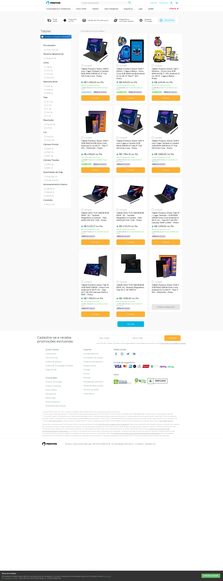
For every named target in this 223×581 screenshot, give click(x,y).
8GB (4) (49, 93)
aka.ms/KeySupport (55, 421)
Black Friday (51, 398)
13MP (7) (50, 152)
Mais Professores (53, 402)
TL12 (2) (49, 74)
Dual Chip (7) (51, 177)
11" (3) (48, 109)
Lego (140, 9)
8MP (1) (49, 168)
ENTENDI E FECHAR (211, 576)
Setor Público (51, 390)
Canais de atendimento (93, 362)
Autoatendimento (91, 354)
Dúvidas (87, 370)
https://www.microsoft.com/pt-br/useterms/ (114, 424)
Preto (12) (50, 140)
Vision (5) (50, 77)
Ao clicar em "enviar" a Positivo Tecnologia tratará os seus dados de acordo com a (141, 343)
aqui (45, 578)
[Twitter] (128, 354)
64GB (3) (50, 196)
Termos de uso (52, 358)
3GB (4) (49, 86)
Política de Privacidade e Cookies (173, 343)
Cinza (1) (49, 137)
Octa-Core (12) (52, 50)
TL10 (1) (49, 71)
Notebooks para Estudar (56, 406)
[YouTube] (134, 354)
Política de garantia (53, 362)
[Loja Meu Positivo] (53, 2)
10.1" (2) (49, 102)
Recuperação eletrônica (93, 382)
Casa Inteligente (111, 9)
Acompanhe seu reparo (93, 358)
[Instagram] (122, 354)
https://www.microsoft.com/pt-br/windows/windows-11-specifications (136, 433)
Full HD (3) (50, 124)
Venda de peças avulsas (93, 386)
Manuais (87, 378)
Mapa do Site (51, 370)
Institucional (51, 354)
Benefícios (169, 20)
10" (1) (48, 105)
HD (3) (49, 128)
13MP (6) (50, 164)
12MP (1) (49, 149)
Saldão (151, 9)
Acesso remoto (90, 366)
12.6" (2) (49, 112)
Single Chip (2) (52, 180)
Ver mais (130, 324)
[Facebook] (116, 354)
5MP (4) (49, 156)
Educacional (51, 394)
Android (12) (51, 58)
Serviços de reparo (91, 390)
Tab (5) (49, 67)
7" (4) (48, 116)
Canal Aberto (89, 394)
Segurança (128, 9)
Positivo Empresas (53, 386)
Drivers (86, 374)
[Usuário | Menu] (171, 3)
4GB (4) (49, 90)
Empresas (163, 3)
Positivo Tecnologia (54, 382)
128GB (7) (50, 189)
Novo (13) (50, 204)
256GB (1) (50, 192)
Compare (88, 66)
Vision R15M (81, 9)
